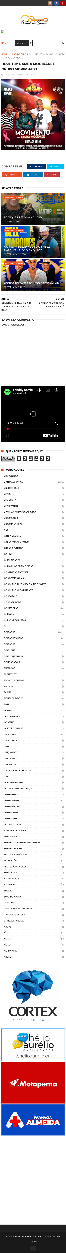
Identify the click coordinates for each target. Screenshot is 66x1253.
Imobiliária (10, 734)
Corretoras (11, 608)
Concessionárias (14, 578)
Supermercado (12, 896)
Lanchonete (11, 758)
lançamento (11, 752)
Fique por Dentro (14, 698)
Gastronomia (12, 716)
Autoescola (11, 518)
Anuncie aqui (11, 488)
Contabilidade (12, 602)
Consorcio (10, 596)
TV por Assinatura (14, 914)
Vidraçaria (10, 950)
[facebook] (56, 3)
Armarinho (10, 500)
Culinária (9, 614)
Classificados (12, 560)
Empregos (9, 668)
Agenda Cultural (21, 54)
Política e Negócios (15, 854)
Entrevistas (10, 674)
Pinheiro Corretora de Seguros (22, 842)
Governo (9, 722)
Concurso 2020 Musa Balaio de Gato (25, 584)
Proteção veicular (15, 866)
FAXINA (7, 692)
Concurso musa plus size (18, 590)
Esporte (8, 686)
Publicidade (10, 872)
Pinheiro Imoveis (13, 848)
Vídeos (8, 944)
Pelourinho (10, 836)
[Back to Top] (33, 1248)
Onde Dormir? (12, 812)
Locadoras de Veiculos (17, 770)
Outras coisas (12, 824)
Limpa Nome (10, 764)
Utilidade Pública (14, 920)
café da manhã (12, 536)
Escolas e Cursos (14, 680)
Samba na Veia (12, 878)
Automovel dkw (13, 524)
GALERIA (8, 710)
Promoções (11, 860)
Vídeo (7, 932)
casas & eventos (13, 548)
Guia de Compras (13, 728)
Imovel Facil (11, 740)
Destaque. (9, 644)
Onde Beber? (11, 794)
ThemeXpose (24, 1236)
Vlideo (7, 956)
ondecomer (10, 818)
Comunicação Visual (16, 572)
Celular (8, 554)
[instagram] (50, 3)
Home (4, 43)
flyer (7, 704)
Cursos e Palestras (15, 620)
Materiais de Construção (18, 788)
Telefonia (9, 902)
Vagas (7, 926)
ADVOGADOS (11, 476)
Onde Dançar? (12, 806)
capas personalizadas (16, 542)
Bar (6, 530)
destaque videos (13, 638)
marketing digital (14, 782)
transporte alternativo (18, 908)
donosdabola (12, 662)
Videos (8, 938)
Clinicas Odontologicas (18, 566)
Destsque (9, 650)
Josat (7, 746)
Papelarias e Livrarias (16, 830)
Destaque (9, 632)
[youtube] (62, 3)
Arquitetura (11, 506)
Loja (6, 776)
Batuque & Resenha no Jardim (24, 217)
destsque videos (13, 656)
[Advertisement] (33, 1175)
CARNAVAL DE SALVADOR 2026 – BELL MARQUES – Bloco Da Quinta (27, 248)
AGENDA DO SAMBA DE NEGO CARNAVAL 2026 (32, 283)
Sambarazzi (10, 884)
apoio (7, 494)
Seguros (9, 890)
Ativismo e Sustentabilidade (20, 512)
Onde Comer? (11, 800)
